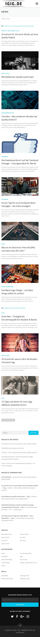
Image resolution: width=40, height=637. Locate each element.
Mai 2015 (23, 540)
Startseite (3, 18)
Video (3, 566)
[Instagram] (28, 616)
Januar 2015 (5, 543)
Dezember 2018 (6, 534)
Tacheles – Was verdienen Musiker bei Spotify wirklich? (19, 452)
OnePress (24, 630)
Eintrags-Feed (24, 576)
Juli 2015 (23, 537)
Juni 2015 (4, 540)
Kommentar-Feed (7, 579)
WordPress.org (25, 579)
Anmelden (4, 576)
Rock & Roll (5, 73)
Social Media (5, 563)
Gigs (2, 313)
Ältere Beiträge (8, 420)
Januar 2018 (5, 537)
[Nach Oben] (20, 625)
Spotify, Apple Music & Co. (10, 30)
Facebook (4, 156)
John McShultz (6, 477)
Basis (3, 244)
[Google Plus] (22, 616)
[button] (4, 6)
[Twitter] (12, 616)
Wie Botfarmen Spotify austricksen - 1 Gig (15, 496)
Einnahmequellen (7, 113)
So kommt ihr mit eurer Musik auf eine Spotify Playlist (18, 444)
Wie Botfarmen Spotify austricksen (17, 76)
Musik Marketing (7, 286)
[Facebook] (17, 616)
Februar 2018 (24, 534)
